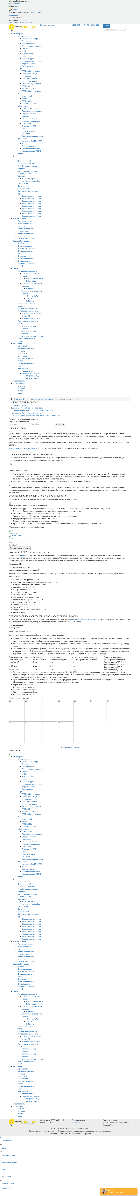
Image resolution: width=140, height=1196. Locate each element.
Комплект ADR (24, 183)
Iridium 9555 (31, 281)
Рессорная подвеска (26, 221)
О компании (18, 383)
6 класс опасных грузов (31, 209)
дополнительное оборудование (83, 619)
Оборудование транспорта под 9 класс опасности (33, 410)
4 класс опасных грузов (31, 204)
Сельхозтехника (28, 44)
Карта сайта (108, 1125)
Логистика (26, 49)
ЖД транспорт (27, 54)
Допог (15, 156)
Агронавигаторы (24, 346)
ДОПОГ (119, 436)
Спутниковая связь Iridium (32, 336)
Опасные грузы (28, 59)
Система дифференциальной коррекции (26, 363)
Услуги (20, 69)
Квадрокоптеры (28, 371)
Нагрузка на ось (19, 218)
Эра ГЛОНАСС (23, 139)
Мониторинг (18, 34)
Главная (17, 399)
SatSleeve (30, 301)
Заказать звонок (47, 25)
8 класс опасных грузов (31, 214)
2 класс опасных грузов (31, 198)
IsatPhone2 (30, 288)
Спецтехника (27, 41)
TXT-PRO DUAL (32, 296)
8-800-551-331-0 (78, 25)
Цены (15, 9)
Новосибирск (14, 4)
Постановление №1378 (31, 151)
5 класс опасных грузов (31, 206)
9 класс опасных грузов (31, 216)
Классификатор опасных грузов (44, 399)
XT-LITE (29, 298)
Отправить (60, 424)
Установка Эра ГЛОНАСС (32, 141)
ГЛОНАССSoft (27, 101)
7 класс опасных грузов (31, 211)
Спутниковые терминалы (28, 311)
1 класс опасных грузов (31, 196)
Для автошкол (23, 244)
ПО (19, 94)
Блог (16, 6)
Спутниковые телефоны (27, 271)
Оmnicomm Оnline (29, 104)
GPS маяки (26, 124)
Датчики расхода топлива (32, 136)
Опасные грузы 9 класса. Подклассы (28, 408)
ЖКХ (24, 51)
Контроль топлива (29, 76)
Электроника (23, 368)
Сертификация (28, 146)
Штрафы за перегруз (26, 238)
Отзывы (21, 391)
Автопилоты (23, 353)
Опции (20, 154)
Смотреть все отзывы (70, 747)
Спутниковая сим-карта (27, 308)
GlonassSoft (29, 23)
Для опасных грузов (26, 248)
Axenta (21, 23)
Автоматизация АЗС (26, 358)
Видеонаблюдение (21, 241)
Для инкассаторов (25, 261)
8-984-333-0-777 (92, 25)
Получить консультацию (20, 548)
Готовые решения (25, 36)
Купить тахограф (29, 179)
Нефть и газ (26, 56)
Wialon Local (13, 23)
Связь (15, 268)
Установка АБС (24, 159)
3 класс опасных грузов (31, 201)
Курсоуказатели (24, 356)
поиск (107, 26)
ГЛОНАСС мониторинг (31, 71)
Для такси (22, 256)
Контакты (21, 386)
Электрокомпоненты (30, 373)
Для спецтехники (25, 246)
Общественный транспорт (32, 46)
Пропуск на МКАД (29, 74)
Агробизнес (18, 343)
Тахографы (22, 176)
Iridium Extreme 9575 (34, 278)
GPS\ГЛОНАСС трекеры (31, 109)
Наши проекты (19, 381)
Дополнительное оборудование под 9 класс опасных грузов (38, 415)
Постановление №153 (31, 149)
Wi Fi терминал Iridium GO (32, 318)
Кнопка (25, 144)
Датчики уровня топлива (32, 111)
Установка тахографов (31, 181)
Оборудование (24, 106)
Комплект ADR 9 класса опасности (27, 413)
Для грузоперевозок (26, 259)
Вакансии (21, 388)
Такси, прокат (27, 66)
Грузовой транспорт (30, 39)
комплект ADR (22, 555)
